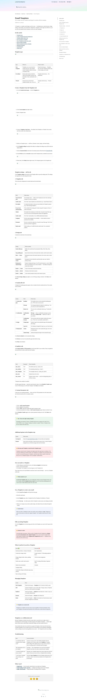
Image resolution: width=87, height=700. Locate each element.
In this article (61, 18)
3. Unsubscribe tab (62, 32)
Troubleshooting (20, 46)
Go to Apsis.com (54, 1)
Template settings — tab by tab (64, 25)
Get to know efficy (62, 1)
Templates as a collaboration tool (64, 54)
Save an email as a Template (22, 39)
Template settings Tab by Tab (22, 38)
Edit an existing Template (21, 42)
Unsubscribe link (49, 150)
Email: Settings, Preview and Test (23, 667)
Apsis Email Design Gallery (32, 438)
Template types (20, 35)
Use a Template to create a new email (24, 40)
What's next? (19, 48)
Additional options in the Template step (63, 39)
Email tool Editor (29, 13)
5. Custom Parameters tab (63, 36)
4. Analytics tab (61, 34)
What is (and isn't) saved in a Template (24, 43)
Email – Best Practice (21, 669)
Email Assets (19, 666)
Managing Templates (21, 45)
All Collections (17, 13)
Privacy (43, 694)
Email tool (23, 13)
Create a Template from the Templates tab (24, 36)
